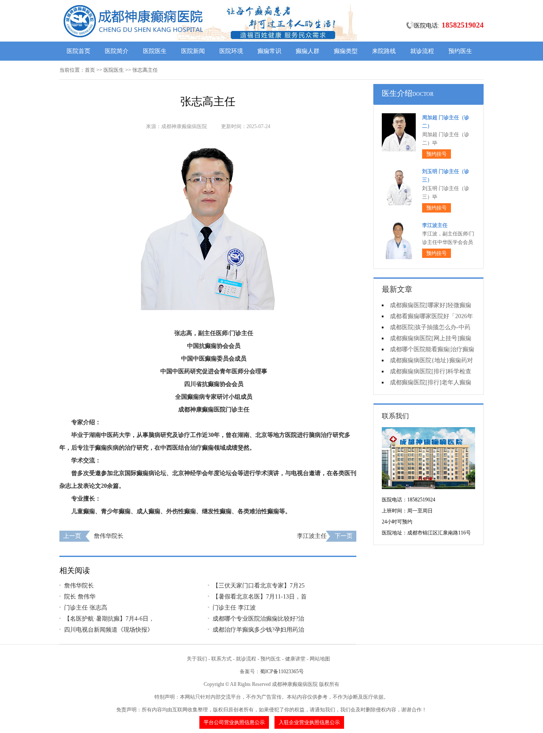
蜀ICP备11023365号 (282, 671)
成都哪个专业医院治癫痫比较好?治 (258, 618)
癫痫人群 (307, 51)
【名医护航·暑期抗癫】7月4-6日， (109, 618)
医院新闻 (193, 51)
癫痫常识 (269, 51)
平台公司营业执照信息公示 (234, 722)
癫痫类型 (346, 51)
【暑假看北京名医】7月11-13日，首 (260, 596)
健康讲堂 (295, 659)
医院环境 (231, 51)
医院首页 (78, 51)
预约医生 (460, 51)
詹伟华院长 (108, 536)
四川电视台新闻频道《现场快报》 (108, 630)
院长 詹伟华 (79, 596)
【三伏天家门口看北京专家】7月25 (259, 585)
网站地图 (320, 659)
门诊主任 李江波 (234, 607)
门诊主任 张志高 (85, 607)
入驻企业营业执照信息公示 (309, 722)
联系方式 (221, 659)
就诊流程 (422, 51)
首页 (90, 70)
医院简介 (117, 51)
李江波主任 (312, 536)
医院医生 (155, 51)
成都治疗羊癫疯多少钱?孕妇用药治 (258, 630)
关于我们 (197, 659)
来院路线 (384, 51)
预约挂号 (436, 154)
